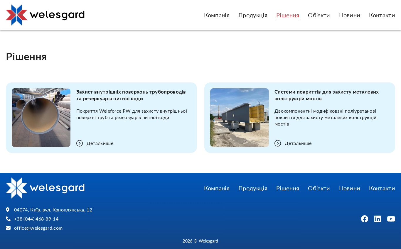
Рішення (287, 14)
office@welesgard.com (38, 228)
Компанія (217, 14)
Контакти (382, 14)
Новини (349, 14)
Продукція (252, 14)
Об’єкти (319, 14)
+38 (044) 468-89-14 (36, 218)
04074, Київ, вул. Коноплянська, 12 (53, 209)
